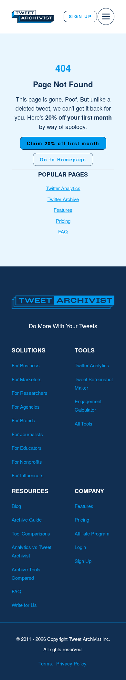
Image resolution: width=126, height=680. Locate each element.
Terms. (45, 663)
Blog (16, 505)
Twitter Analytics (63, 188)
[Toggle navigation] (106, 16)
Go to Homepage (63, 159)
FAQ (63, 231)
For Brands (23, 420)
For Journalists (27, 434)
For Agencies (26, 406)
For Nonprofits (27, 461)
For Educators (27, 447)
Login (80, 547)
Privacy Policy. (72, 663)
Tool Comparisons (31, 533)
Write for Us (24, 604)
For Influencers (28, 475)
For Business (26, 365)
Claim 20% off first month (63, 143)
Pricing (63, 220)
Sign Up (80, 16)
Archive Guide (27, 519)
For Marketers (27, 379)
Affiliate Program (92, 533)
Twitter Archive (63, 199)
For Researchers (29, 392)
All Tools (83, 423)
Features (63, 209)
